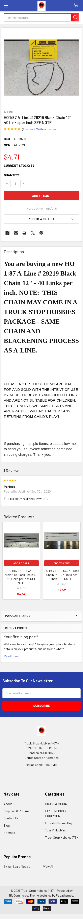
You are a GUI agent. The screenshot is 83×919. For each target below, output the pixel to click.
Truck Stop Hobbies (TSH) (62, 837)
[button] (41, 219)
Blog (7, 825)
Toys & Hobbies (55, 830)
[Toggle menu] (5, 5)
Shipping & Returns (16, 811)
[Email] (16, 232)
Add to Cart (21, 563)
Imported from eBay (58, 823)
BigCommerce (18, 895)
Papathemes (64, 895)
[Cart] (77, 5)
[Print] (24, 232)
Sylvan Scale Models (17, 866)
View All (48, 866)
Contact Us (11, 818)
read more (11, 656)
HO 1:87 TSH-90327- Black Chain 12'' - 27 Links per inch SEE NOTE (61, 575)
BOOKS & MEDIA (56, 804)
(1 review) (28, 129)
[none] (41, 67)
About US (10, 804)
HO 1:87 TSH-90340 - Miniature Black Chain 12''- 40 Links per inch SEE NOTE (21, 577)
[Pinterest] (41, 232)
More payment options (41, 208)
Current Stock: (19, 165)
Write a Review (46, 129)
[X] (32, 232)
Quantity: (12, 175)
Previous (5, 561)
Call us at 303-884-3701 (41, 765)
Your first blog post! (21, 636)
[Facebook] (7, 232)
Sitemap (9, 832)
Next (78, 561)
